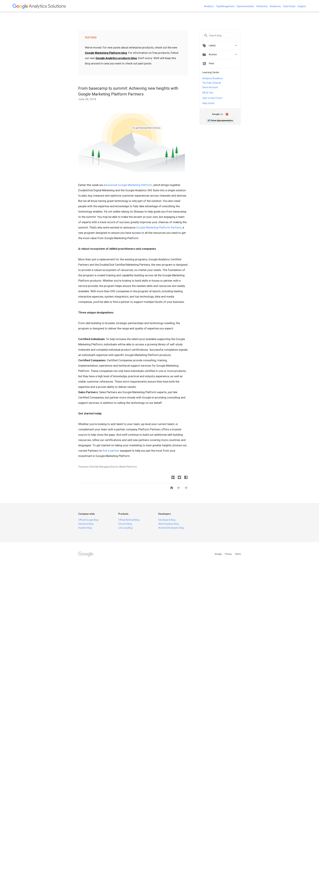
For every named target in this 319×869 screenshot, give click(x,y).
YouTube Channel (211, 83)
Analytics (209, 6)
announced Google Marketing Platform (128, 185)
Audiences (275, 6)
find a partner (111, 450)
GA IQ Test (207, 92)
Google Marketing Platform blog (106, 52)
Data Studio (289, 6)
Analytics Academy (212, 78)
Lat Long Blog (125, 527)
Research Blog (85, 523)
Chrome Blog (125, 523)
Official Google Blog (88, 520)
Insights (302, 6)
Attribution (262, 6)
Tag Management (225, 6)
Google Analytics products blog (116, 58)
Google (218, 554)
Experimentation (245, 6)
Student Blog (85, 527)
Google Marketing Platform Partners (158, 227)
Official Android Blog (128, 520)
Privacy (228, 554)
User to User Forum (212, 98)
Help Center (208, 103)
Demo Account (210, 87)
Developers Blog (166, 520)
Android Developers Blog (171, 527)
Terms (238, 554)
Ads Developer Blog (168, 523)
